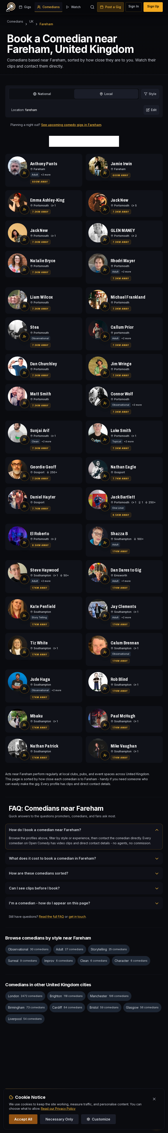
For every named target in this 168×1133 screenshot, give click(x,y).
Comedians (51, 7)
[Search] (92, 7)
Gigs (27, 7)
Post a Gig (113, 7)
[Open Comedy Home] (10, 7)
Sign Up (153, 6)
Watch (76, 7)
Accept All (23, 1119)
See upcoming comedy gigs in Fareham (71, 125)
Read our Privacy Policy (58, 1108)
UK (31, 21)
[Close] (154, 1099)
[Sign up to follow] (24, 173)
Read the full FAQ (51, 916)
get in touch (77, 916)
